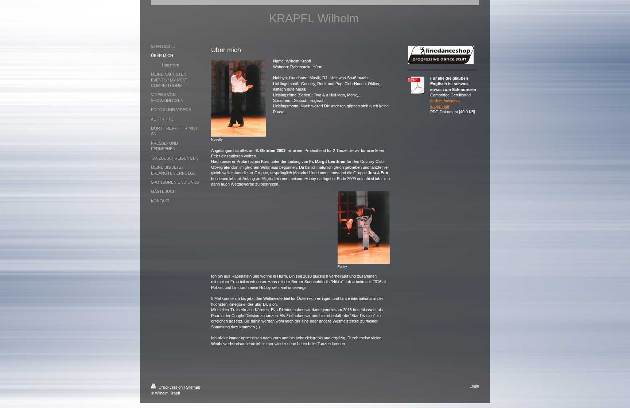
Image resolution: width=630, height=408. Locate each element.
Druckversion (171, 387)
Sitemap (193, 387)
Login (474, 386)
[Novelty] (238, 98)
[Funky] (364, 227)
